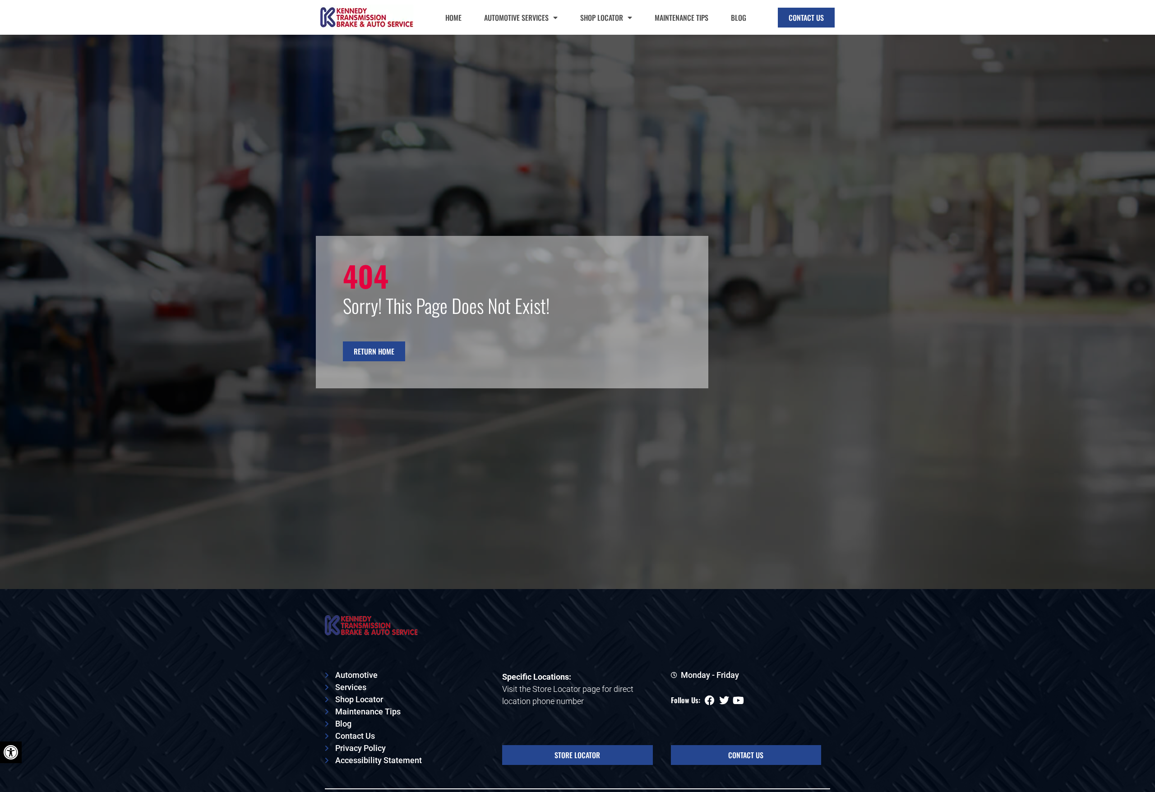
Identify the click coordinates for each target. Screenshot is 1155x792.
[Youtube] (739, 700)
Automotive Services (516, 17)
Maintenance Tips (681, 17)
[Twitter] (724, 700)
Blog (738, 17)
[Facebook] (710, 700)
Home (453, 17)
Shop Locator (601, 17)
